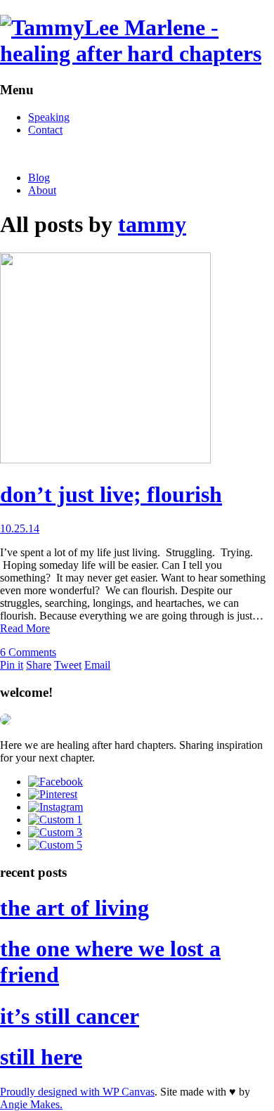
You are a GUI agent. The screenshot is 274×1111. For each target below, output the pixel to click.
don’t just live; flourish (111, 494)
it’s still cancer (69, 1016)
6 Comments (28, 652)
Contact (45, 130)
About (42, 190)
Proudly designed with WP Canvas (77, 1092)
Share (38, 665)
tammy (152, 224)
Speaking (49, 117)
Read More (25, 628)
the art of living (74, 907)
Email (97, 665)
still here (41, 1057)
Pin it (11, 665)
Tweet (67, 665)
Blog (39, 178)
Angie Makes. (31, 1104)
